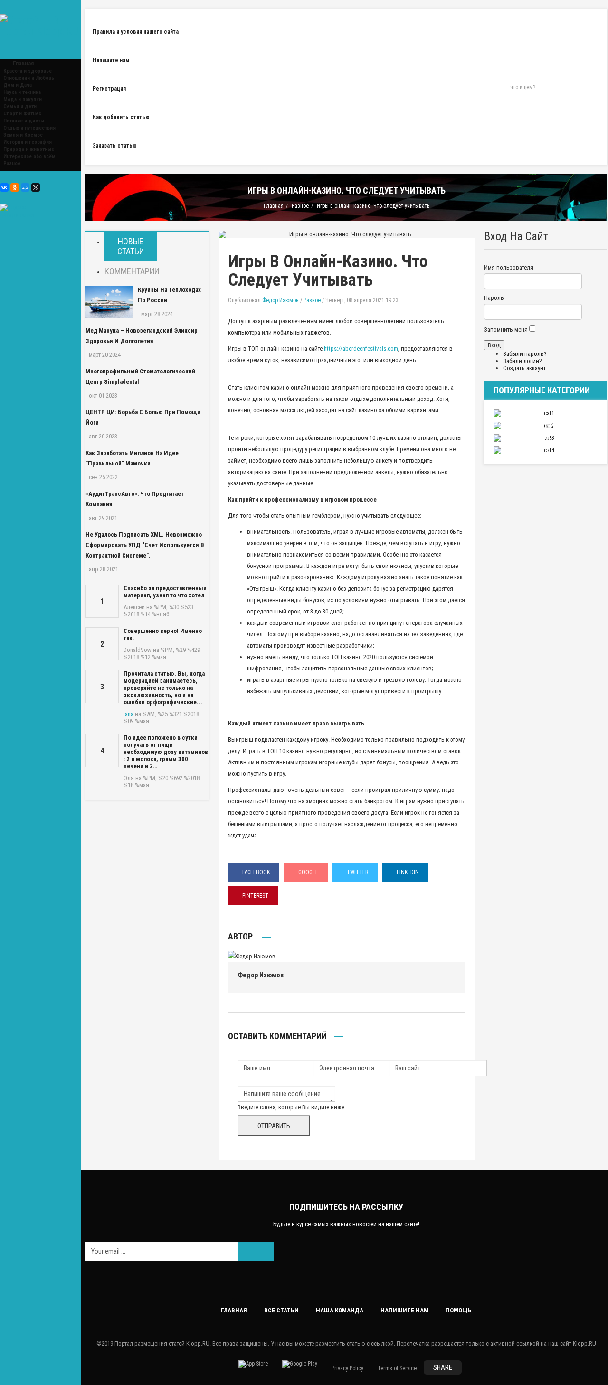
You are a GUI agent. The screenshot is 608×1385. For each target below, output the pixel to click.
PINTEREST (255, 895)
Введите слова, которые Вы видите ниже (291, 1107)
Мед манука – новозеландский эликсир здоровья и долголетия (142, 335)
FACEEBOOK (256, 872)
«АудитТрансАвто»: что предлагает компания (135, 499)
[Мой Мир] (25, 187)
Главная (274, 206)
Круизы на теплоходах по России (169, 295)
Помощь (459, 1310)
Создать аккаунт (524, 368)
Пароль (494, 297)
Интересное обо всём (29, 156)
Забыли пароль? (525, 353)
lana (128, 713)
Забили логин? (522, 360)
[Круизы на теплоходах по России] (109, 302)
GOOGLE (308, 872)
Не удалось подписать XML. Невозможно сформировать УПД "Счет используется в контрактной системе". (145, 545)
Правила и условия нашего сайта (136, 31)
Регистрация (109, 88)
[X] (35, 187)
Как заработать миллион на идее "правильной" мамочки (132, 458)
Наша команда (339, 1310)
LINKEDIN (408, 872)
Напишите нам (111, 60)
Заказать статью (115, 145)
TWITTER (357, 872)
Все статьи (281, 1310)
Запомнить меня (506, 329)
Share (442, 1367)
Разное (11, 163)
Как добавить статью (121, 117)
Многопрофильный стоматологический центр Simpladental (140, 376)
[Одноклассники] (14, 187)
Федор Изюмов (280, 300)
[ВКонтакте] (4, 187)
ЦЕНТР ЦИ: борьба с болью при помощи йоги (143, 417)
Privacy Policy (347, 1368)
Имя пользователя (508, 267)
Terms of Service (397, 1368)
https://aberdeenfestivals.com (361, 348)
